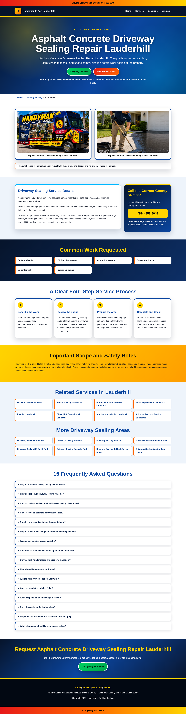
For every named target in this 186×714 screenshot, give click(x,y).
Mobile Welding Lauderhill (69, 402)
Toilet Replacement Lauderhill (150, 402)
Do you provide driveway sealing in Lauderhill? (42, 484)
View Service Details (106, 72)
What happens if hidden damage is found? (40, 598)
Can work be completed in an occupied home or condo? (47, 550)
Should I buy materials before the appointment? (43, 522)
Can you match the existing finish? (36, 588)
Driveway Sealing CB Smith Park (32, 449)
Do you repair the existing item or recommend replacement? (49, 532)
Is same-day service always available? (38, 541)
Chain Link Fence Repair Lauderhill (68, 416)
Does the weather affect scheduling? (37, 607)
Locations (153, 11)
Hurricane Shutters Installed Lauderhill (109, 404)
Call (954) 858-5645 (79, 72)
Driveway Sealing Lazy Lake (30, 440)
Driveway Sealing (34, 97)
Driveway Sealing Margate (69, 440)
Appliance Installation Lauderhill (111, 414)
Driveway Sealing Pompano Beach (152, 440)
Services (139, 11)
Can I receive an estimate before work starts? (41, 513)
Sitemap (166, 11)
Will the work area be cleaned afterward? (39, 579)
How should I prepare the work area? (37, 569)
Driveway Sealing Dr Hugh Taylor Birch (112, 450)
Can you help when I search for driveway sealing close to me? (49, 503)
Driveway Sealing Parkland (109, 440)
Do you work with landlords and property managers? (45, 560)
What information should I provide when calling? (43, 626)
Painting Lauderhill (26, 414)
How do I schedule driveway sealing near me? (42, 494)
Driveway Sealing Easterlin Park (72, 449)
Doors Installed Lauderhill (29, 402)
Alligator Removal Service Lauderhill (148, 416)
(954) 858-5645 (107, 3)
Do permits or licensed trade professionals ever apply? (46, 616)
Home (128, 11)
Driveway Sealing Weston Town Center (151, 450)
